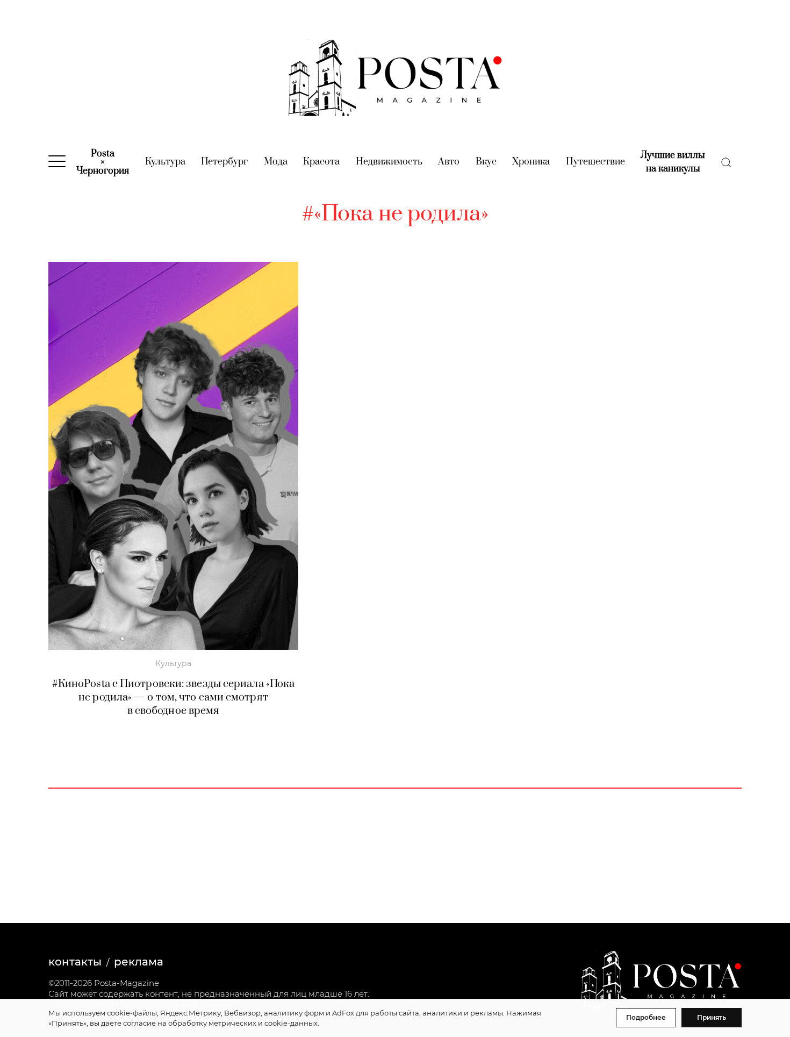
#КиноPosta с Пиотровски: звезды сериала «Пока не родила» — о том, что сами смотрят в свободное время (173, 697)
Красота (321, 162)
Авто (448, 162)
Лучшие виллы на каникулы (673, 162)
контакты (75, 961)
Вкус (486, 162)
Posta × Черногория (102, 162)
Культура (165, 162)
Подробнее (646, 1017)
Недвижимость (389, 162)
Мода (276, 162)
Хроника (531, 162)
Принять (711, 1017)
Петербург (224, 162)
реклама (138, 961)
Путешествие (595, 162)
